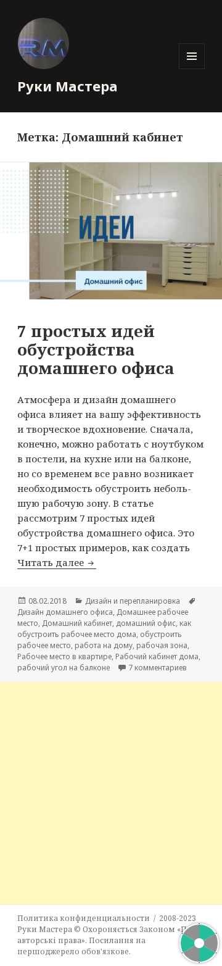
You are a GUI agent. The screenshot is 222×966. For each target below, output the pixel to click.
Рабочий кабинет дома (157, 656)
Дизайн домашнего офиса (65, 612)
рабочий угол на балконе (63, 667)
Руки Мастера (67, 86)
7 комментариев (157, 667)
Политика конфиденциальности (83, 918)
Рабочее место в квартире (64, 656)
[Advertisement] (111, 793)
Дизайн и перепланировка (132, 601)
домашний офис (146, 623)
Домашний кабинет (77, 623)
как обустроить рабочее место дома (104, 628)
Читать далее (56, 562)
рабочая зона (161, 645)
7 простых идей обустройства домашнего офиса (96, 349)
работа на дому (104, 645)
